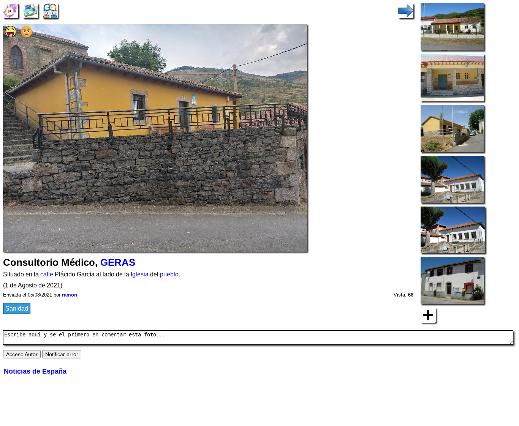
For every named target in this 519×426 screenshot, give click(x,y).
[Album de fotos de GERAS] (30, 10)
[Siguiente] (405, 10)
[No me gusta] (26, 35)
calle (46, 274)
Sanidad (16, 308)
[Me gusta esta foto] (10, 35)
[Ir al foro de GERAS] (50, 10)
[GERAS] (10, 10)
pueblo (169, 274)
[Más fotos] (428, 314)
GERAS (117, 262)
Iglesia (140, 274)
